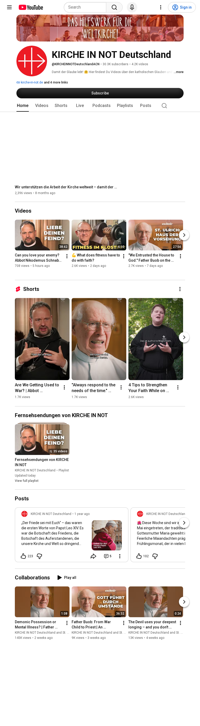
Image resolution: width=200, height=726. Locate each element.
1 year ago (82, 514)
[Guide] (9, 7)
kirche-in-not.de (31, 82)
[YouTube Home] (31, 7)
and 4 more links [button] (56, 82)
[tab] (22, 105)
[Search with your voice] (132, 7)
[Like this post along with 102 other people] (139, 556)
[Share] (93, 556)
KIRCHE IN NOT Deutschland (35, 470)
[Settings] (161, 7)
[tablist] (100, 105)
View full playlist (27, 481)
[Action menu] (120, 556)
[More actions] (67, 256)
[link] (71, 536)
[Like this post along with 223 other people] (23, 556)
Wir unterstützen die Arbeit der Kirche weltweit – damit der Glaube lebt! (67, 187)
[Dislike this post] (39, 556)
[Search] (114, 7)
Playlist (64, 470)
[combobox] (86, 7)
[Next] (184, 235)
